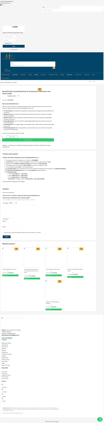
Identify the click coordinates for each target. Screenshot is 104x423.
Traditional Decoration (53, 74)
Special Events (69, 74)
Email (4, 227)
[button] (28, 140)
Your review (6, 219)
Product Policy (5, 376)
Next (94, 81)
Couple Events (15, 74)
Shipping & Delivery (6, 375)
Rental (93, 74)
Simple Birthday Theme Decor (9, 269)
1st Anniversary (11, 145)
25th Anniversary (25, 145)
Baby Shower (23, 74)
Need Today (86, 74)
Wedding (62, 74)
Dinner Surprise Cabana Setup (53, 269)
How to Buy (4, 373)
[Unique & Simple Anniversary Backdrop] (55, 299)
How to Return (5, 378)
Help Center (4, 371)
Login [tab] (15, 27)
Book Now (4, 275)
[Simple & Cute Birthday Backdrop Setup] (77, 267)
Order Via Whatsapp (28, 140)
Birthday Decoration (6, 74)
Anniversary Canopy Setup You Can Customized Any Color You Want (31, 271)
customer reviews (11, 95)
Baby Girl (36, 74)
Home (2, 82)
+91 (3, 338)
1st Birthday (18, 145)
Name (4, 221)
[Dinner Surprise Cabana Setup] (55, 267)
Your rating (6, 203)
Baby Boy (30, 74)
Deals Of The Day (5, 78)
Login (13, 46)
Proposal (48, 145)
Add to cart (12, 137)
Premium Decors (78, 74)
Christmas (14, 82)
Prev (90, 81)
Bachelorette (43, 74)
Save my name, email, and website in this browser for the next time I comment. (22, 232)
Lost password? (13, 49)
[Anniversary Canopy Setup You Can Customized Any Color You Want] (34, 267)
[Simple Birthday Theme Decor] (12, 267)
